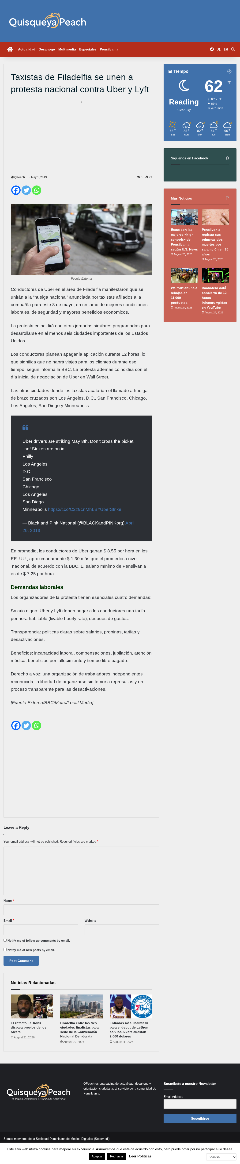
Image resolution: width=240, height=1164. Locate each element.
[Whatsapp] (36, 190)
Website (90, 920)
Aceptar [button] (97, 1156)
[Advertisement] (81, 137)
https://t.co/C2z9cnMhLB (73, 509)
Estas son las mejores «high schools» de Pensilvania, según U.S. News (184, 239)
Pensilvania (109, 49)
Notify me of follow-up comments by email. (39, 940)
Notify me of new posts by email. (31, 950)
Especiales (88, 49)
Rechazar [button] (116, 1156)
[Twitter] (26, 190)
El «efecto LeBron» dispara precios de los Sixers (28, 1027)
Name (9, 900)
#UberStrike (109, 509)
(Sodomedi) (101, 1139)
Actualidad (26, 49)
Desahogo (47, 49)
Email (9, 920)
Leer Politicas (140, 1156)
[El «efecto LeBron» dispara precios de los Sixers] (32, 1006)
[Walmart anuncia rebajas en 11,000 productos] (184, 275)
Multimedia (67, 49)
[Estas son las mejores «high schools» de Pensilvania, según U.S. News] (184, 217)
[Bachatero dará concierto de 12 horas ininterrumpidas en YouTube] (215, 275)
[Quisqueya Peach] (48, 21)
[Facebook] (16, 190)
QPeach (19, 177)
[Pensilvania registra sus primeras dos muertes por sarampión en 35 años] (215, 217)
